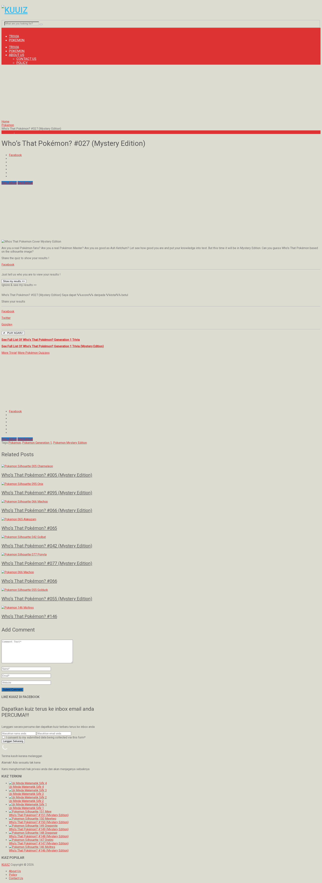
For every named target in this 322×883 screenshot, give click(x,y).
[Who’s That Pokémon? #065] (161, 519)
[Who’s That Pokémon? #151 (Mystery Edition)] (30, 811)
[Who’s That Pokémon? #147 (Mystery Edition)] (31, 840)
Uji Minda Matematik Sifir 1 (26, 808)
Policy (22, 63)
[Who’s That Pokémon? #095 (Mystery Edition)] (161, 484)
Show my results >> (14, 281)
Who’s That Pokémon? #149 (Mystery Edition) (39, 829)
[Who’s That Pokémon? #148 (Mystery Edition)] (33, 833)
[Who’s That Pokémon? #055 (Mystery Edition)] (161, 590)
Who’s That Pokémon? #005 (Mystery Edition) (46, 475)
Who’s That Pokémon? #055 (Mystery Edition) (46, 598)
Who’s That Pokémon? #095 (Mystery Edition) (46, 492)
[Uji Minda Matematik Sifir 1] (28, 804)
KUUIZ (5, 864)
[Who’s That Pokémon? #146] (161, 607)
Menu (5, 29)
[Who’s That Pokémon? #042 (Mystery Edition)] (161, 537)
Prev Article (9, 183)
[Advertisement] (113, 94)
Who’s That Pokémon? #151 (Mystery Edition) (39, 815)
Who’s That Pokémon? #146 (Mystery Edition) (39, 850)
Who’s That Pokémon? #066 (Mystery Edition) (46, 510)
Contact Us (26, 59)
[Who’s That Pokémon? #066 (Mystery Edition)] (161, 501)
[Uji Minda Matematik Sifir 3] (28, 790)
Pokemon (17, 40)
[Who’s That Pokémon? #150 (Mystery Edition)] (32, 818)
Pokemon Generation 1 (37, 442)
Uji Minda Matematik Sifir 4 (26, 787)
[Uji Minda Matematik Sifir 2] (28, 797)
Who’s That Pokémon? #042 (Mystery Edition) (46, 545)
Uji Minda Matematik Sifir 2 (26, 801)
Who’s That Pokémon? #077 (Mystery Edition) (46, 563)
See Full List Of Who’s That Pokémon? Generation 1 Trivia (40, 339)
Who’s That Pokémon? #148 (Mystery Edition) (39, 836)
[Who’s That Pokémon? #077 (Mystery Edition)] (161, 554)
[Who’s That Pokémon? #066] (161, 572)
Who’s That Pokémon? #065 (29, 528)
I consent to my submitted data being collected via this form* (45, 737)
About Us (16, 55)
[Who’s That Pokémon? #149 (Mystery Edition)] (33, 825)
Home (5, 121)
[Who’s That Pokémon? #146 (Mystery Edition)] (32, 847)
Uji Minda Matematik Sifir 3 (26, 794)
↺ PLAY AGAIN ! (13, 333)
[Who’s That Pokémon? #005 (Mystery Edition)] (161, 466)
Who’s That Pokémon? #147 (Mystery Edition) (39, 843)
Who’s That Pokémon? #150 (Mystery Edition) (39, 822)
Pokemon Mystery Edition (70, 442)
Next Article (25, 183)
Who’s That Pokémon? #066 (29, 581)
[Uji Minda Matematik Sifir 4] (28, 783)
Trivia (14, 36)
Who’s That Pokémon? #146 (29, 616)
